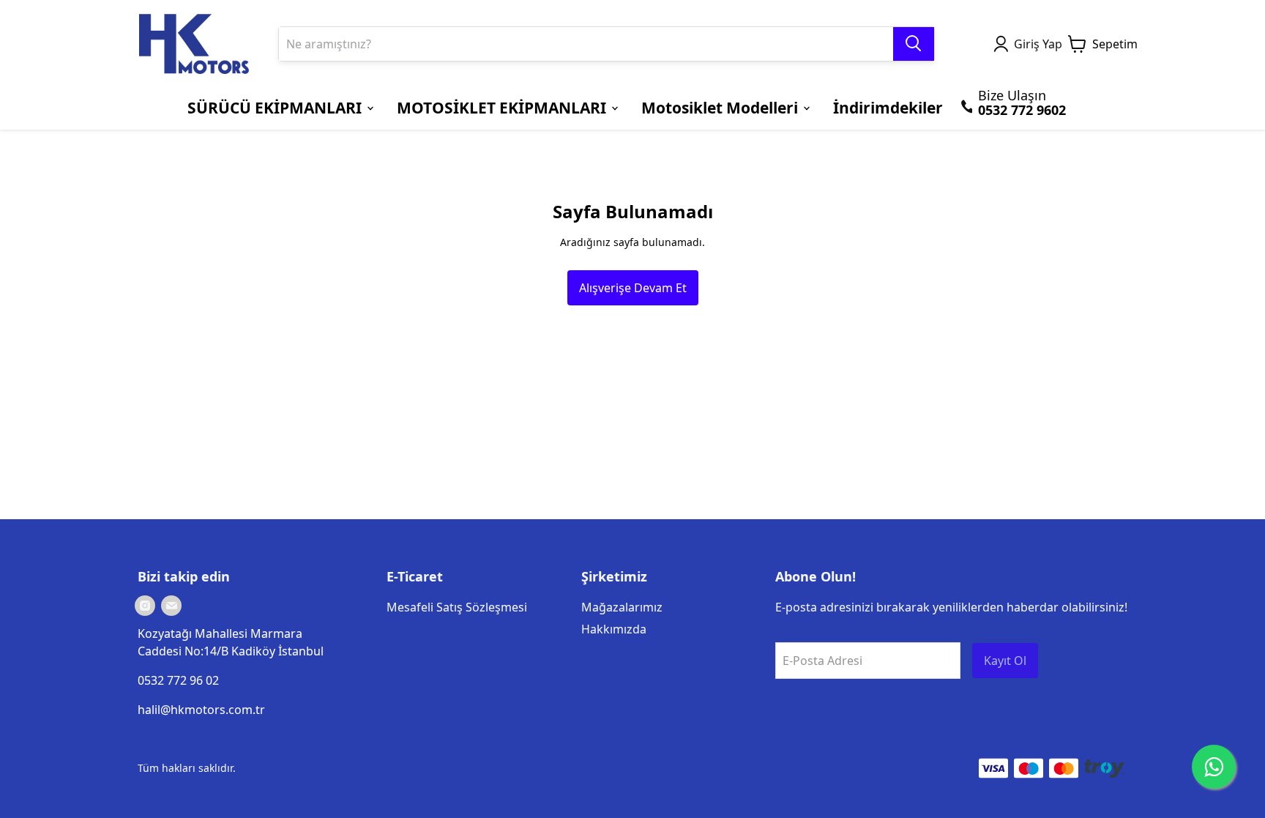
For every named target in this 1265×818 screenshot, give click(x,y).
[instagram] (145, 605)
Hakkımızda (613, 629)
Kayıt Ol (1005, 660)
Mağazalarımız (622, 607)
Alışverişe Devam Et (633, 288)
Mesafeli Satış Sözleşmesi (457, 607)
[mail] (171, 605)
